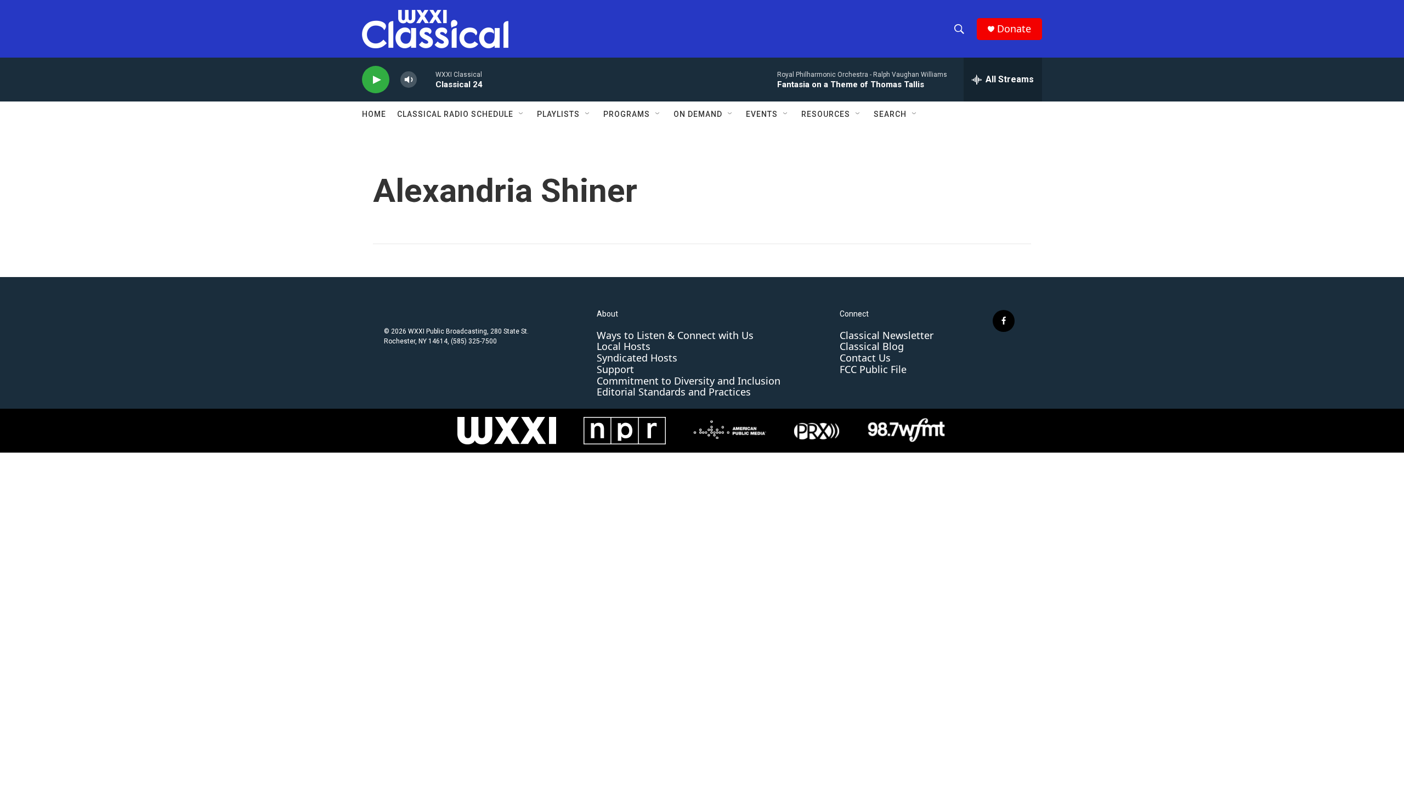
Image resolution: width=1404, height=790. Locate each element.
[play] (375, 80)
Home (374, 114)
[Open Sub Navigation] (521, 114)
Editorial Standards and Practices (674, 391)
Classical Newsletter (886, 335)
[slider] (426, 79)
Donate (1014, 29)
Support (615, 369)
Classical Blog (872, 346)
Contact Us (865, 357)
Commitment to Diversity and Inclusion (688, 380)
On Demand (697, 114)
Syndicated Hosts (637, 357)
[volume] (408, 79)
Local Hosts (623, 346)
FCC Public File (873, 369)
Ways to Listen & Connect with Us (675, 335)
